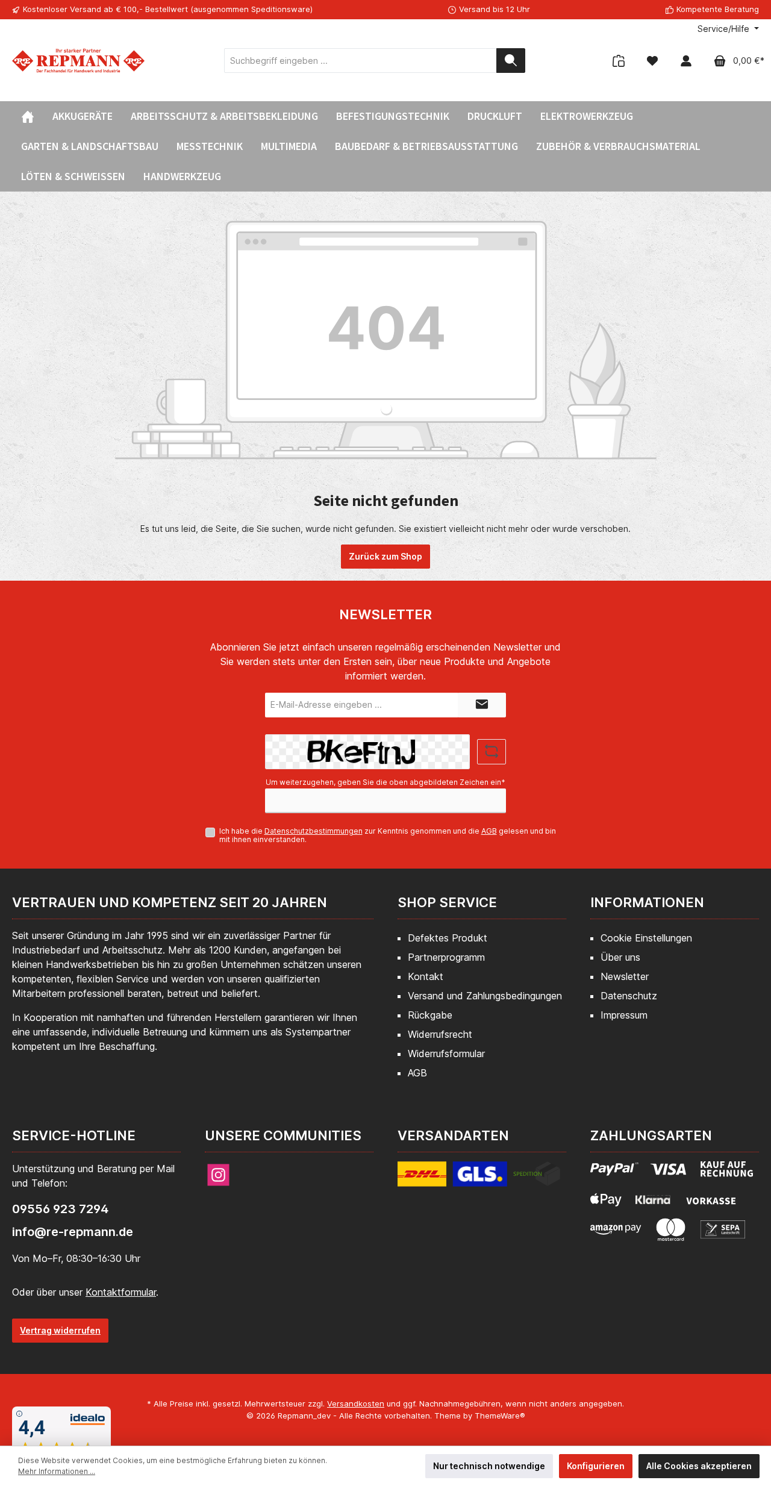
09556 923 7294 (60, 1209)
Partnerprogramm (446, 957)
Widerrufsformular (446, 1053)
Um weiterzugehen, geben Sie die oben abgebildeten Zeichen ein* (385, 782)
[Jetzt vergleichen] (618, 60)
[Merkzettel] (652, 60)
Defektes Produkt (447, 938)
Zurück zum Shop (385, 556)
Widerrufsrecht (440, 1034)
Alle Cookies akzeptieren (699, 1466)
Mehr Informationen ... (56, 1471)
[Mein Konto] (686, 60)
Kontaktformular (121, 1292)
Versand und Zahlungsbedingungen (485, 996)
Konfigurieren (596, 1466)
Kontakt (425, 976)
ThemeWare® (500, 1415)
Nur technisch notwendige (489, 1466)
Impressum (624, 1015)
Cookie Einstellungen (646, 938)
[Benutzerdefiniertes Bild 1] (479, 1180)
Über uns (620, 957)
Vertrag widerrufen (60, 1330)
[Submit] (482, 705)
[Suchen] (510, 60)
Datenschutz (629, 996)
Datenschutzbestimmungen (313, 830)
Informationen (647, 902)
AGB (489, 830)
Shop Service (447, 902)
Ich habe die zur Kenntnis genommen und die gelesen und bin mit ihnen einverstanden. (387, 835)
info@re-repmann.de (72, 1232)
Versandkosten (355, 1403)
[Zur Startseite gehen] (78, 60)
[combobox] (360, 60)
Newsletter (625, 976)
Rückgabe (430, 1015)
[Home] (27, 116)
